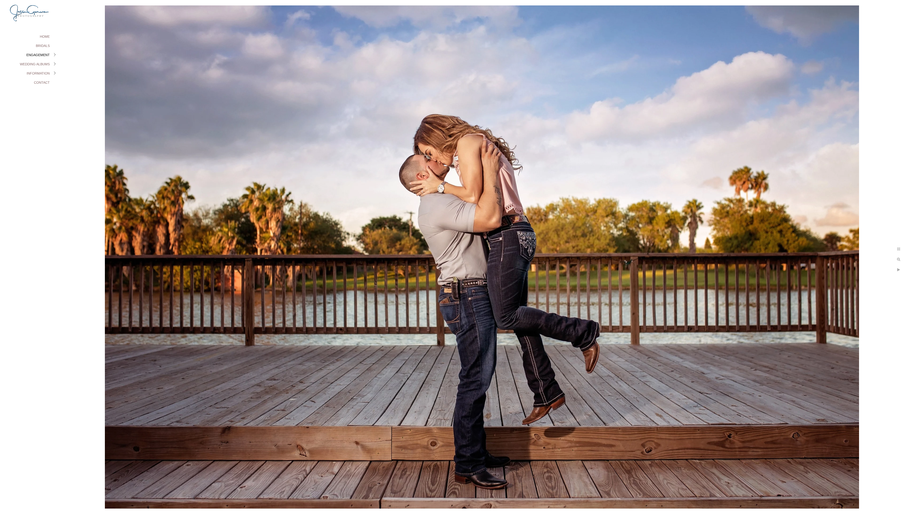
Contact (42, 82)
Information (38, 73)
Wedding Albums (35, 64)
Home (45, 36)
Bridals (43, 46)
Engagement (38, 55)
